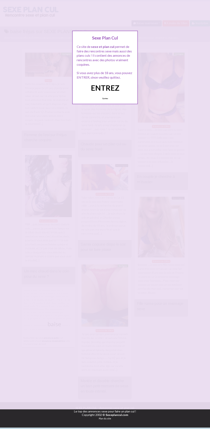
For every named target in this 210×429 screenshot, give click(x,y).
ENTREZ (105, 87)
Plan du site (105, 418)
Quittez (105, 98)
